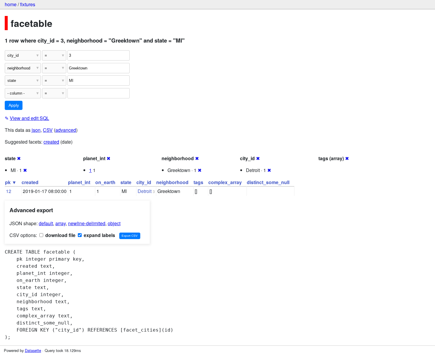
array (60, 223)
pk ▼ (11, 182)
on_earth (105, 182)
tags (198, 182)
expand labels (99, 235)
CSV (48, 129)
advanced (65, 129)
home (11, 4)
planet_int (79, 182)
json (36, 129)
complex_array (225, 182)
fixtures (27, 4)
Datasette (33, 350)
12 (8, 191)
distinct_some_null (268, 182)
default (46, 223)
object (114, 223)
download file (59, 235)
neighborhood (172, 182)
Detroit (145, 191)
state (125, 182)
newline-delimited (86, 223)
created (51, 141)
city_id (143, 182)
